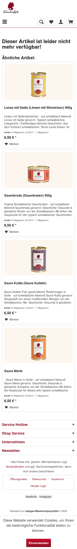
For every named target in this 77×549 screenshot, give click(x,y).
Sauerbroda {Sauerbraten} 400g (28, 195)
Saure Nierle (13, 371)
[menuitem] (5, 22)
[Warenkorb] (71, 22)
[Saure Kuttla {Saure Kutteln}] (38, 257)
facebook (31, 496)
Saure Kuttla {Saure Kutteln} (25, 283)
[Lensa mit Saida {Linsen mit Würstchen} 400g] (38, 82)
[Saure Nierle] (38, 345)
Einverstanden (39, 543)
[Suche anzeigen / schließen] (41, 22)
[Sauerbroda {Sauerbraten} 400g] (38, 170)
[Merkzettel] (51, 22)
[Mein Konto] (61, 22)
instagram (45, 496)
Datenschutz (39, 479)
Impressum (57, 479)
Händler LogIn (38, 486)
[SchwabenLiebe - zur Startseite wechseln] (20, 9)
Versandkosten (15, 466)
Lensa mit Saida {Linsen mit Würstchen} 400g (38, 108)
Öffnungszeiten (18, 479)
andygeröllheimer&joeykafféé (42, 511)
